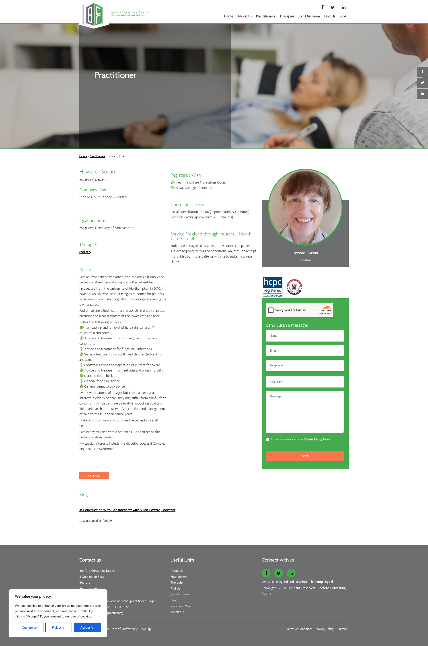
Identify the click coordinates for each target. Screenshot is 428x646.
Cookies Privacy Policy (317, 439)
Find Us (329, 16)
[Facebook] (322, 8)
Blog (343, 16)
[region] (58, 613)
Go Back (94, 475)
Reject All (58, 627)
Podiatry (85, 252)
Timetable (177, 612)
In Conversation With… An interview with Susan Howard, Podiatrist (127, 510)
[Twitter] (333, 8)
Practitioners (265, 16)
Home (228, 16)
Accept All (87, 627)
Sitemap (342, 629)
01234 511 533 (122, 607)
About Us (245, 16)
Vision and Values (182, 606)
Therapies (287, 16)
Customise (29, 627)
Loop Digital (324, 582)
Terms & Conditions (299, 629)
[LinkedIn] (344, 8)
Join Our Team (309, 16)
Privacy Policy (324, 629)
